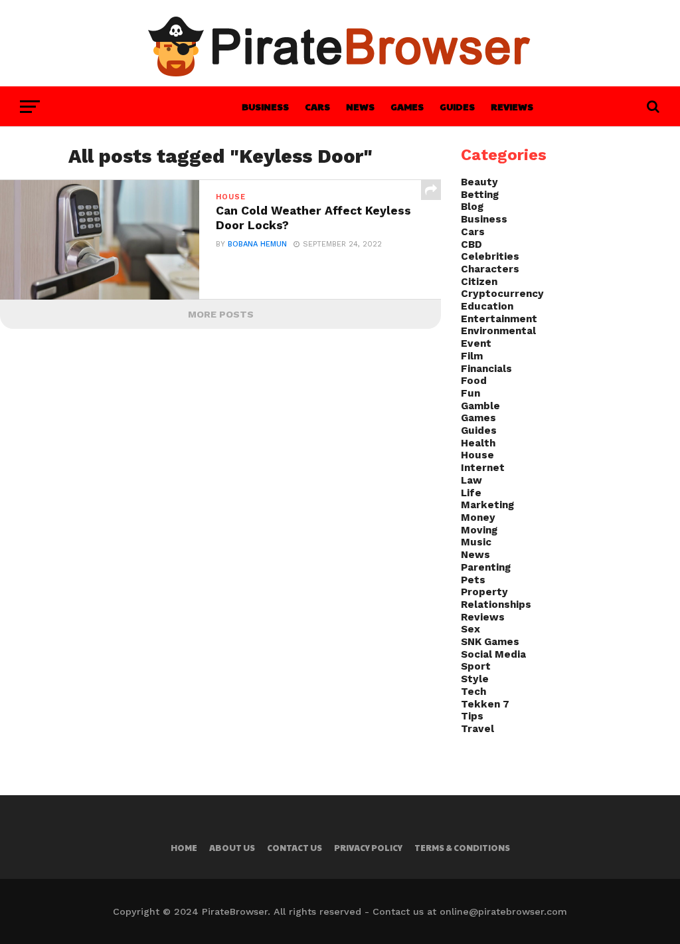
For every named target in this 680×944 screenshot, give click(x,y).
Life (471, 493)
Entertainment (499, 319)
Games (407, 106)
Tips (472, 716)
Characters (490, 269)
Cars (317, 106)
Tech (473, 692)
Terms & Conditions (462, 848)
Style (475, 679)
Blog (472, 207)
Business (265, 106)
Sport (476, 666)
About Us (232, 848)
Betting (480, 195)
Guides (457, 106)
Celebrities (490, 256)
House (477, 455)
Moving (479, 530)
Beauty (479, 182)
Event (476, 343)
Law (471, 480)
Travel (477, 729)
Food (474, 381)
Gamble (480, 406)
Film (472, 356)
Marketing (487, 505)
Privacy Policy (368, 848)
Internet (483, 468)
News (360, 106)
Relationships (496, 605)
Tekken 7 (485, 704)
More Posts (221, 314)
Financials (486, 369)
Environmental (498, 331)
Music (476, 542)
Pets (473, 580)
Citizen (479, 282)
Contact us (294, 848)
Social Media (493, 654)
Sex (470, 629)
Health (478, 443)
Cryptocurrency (502, 294)
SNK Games (490, 642)
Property (484, 592)
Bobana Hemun (257, 244)
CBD (471, 244)
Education (487, 306)
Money (478, 517)
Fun (470, 393)
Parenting (486, 567)
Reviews (512, 106)
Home (184, 848)
